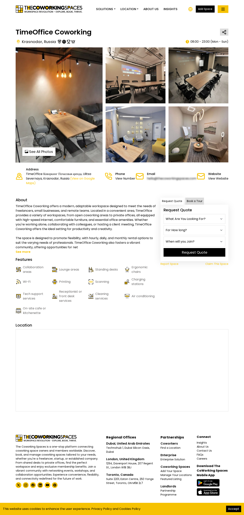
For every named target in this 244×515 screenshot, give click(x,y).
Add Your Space (171, 471)
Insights (170, 9)
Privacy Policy (101, 509)
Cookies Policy (129, 509)
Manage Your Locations (176, 475)
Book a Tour (194, 201)
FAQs (200, 455)
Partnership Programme (169, 493)
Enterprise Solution (173, 459)
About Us (151, 9)
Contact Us (204, 451)
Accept (233, 509)
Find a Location (171, 448)
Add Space (205, 9)
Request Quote (172, 201)
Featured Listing (171, 479)
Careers (202, 459)
